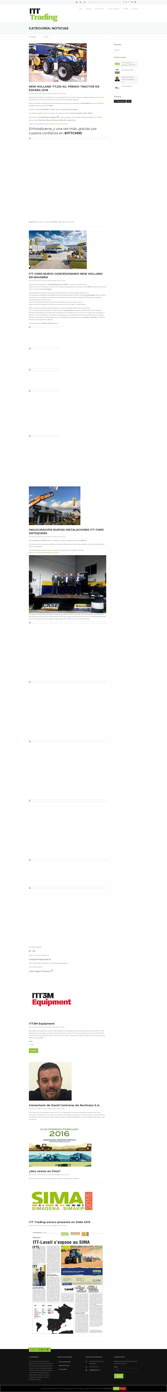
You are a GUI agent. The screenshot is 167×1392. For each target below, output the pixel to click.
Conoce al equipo (113, 9)
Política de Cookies (64, 1365)
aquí (48, 971)
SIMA (129, 101)
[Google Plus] (129, 2)
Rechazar (122, 1388)
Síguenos (34, 1349)
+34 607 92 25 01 (114, 2)
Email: (31, 1041)
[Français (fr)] (84, 2)
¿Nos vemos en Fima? (44, 1171)
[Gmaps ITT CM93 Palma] (58, 117)
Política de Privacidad (64, 1362)
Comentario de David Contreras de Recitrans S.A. (64, 1105)
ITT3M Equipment (42, 1023)
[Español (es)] (77, 2)
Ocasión (89, 9)
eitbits (40, 93)
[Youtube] (132, 2)
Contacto (135, 9)
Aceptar (116, 1388)
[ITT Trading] (43, 15)
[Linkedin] (126, 2)
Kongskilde (47, 552)
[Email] (135, 2)
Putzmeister (55, 552)
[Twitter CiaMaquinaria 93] (34, 951)
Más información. (108, 1388)
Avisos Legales (63, 1369)
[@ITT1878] (30, 951)
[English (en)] (80, 2)
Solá (39, 552)
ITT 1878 (125, 9)
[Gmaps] (53, 971)
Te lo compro (99, 9)
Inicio (81, 9)
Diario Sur (46, 955)
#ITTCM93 (73, 133)
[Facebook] (123, 2)
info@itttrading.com (98, 2)
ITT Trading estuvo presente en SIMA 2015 (59, 1222)
